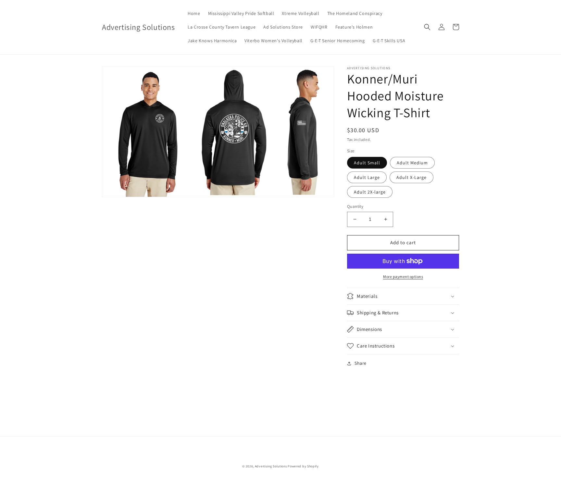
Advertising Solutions (271, 466)
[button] (427, 27)
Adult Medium (412, 163)
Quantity (355, 206)
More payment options (403, 276)
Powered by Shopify (303, 466)
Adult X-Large (411, 177)
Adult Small (367, 163)
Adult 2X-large (370, 192)
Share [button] (361, 363)
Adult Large (367, 177)
